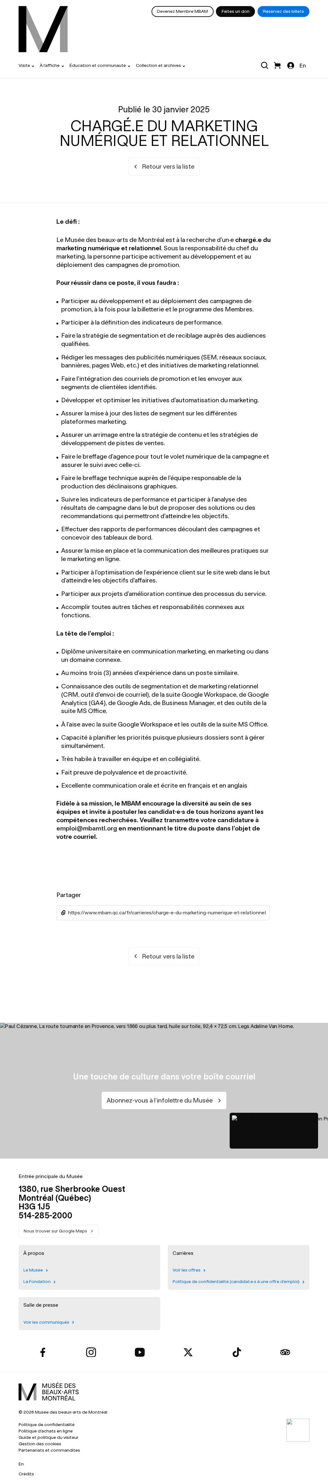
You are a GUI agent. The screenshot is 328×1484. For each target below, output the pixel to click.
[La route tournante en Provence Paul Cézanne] (274, 1131)
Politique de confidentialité (47, 1424)
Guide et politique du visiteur (48, 1437)
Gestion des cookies (40, 1443)
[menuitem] (43, 29)
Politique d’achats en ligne (46, 1431)
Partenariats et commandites (49, 1450)
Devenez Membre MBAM (182, 11)
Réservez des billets (283, 11)
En (302, 65)
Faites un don (236, 11)
